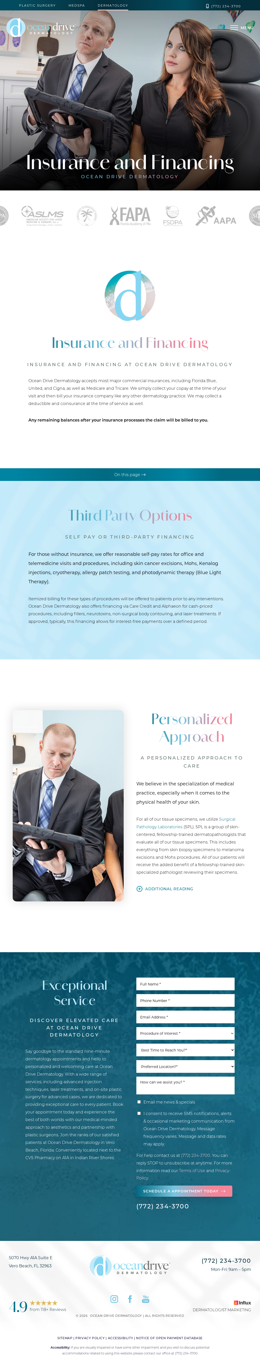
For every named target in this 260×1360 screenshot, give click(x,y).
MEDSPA (77, 5)
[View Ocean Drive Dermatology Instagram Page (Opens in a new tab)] (114, 1300)
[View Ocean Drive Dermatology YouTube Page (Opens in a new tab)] (145, 1300)
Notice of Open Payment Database (169, 1338)
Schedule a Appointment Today (180, 1191)
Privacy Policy (90, 1338)
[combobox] (185, 1033)
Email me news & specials (169, 1102)
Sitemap (64, 1338)
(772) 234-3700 (226, 6)
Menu (247, 27)
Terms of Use (192, 1170)
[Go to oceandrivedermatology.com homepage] (59, 27)
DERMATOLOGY (113, 5)
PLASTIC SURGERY (37, 5)
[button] (234, 27)
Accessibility (120, 1338)
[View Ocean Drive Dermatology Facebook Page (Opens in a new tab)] (130, 1300)
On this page (127, 474)
